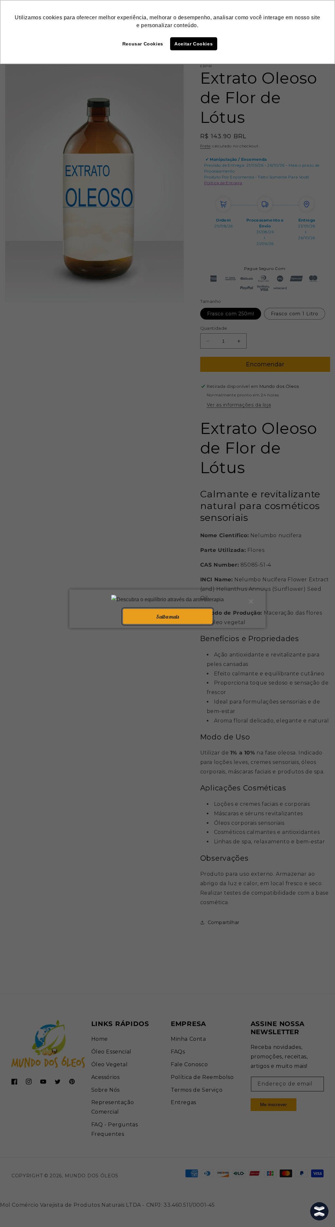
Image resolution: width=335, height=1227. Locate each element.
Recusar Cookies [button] (142, 43)
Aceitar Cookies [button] (193, 43)
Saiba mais (167, 616)
